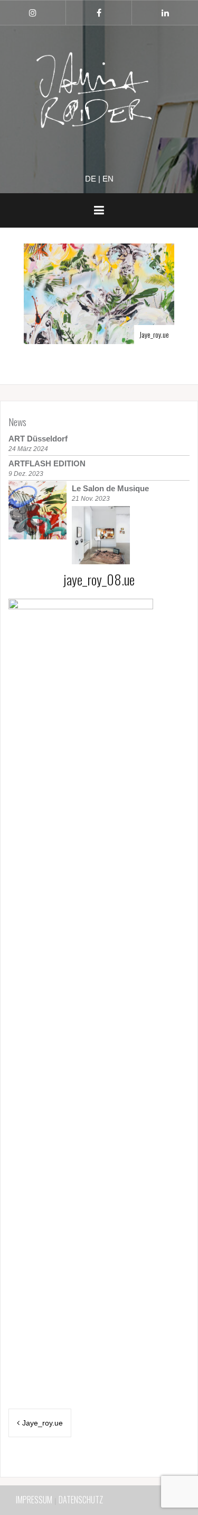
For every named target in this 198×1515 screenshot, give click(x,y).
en (108, 178)
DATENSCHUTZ (81, 1499)
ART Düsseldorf (38, 438)
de (90, 178)
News (17, 422)
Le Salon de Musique (110, 488)
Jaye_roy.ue (154, 334)
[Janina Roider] (99, 92)
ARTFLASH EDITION (47, 463)
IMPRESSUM (34, 1499)
